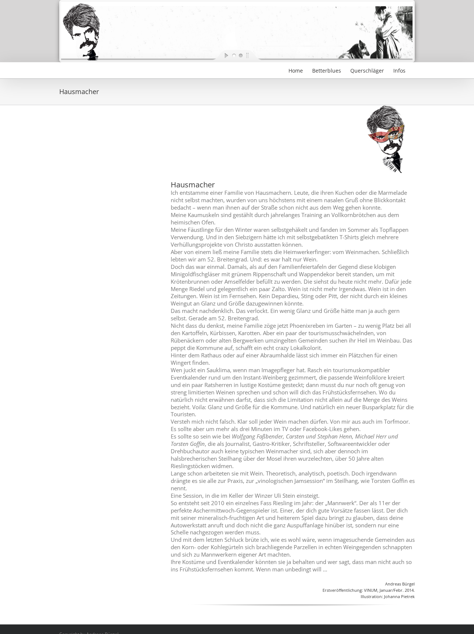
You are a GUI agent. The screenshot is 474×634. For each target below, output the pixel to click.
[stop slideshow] (254, 55)
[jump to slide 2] (240, 55)
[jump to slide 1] (233, 55)
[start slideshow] (220, 55)
